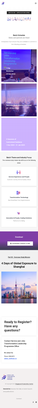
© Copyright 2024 (10, 384)
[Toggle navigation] (36, 3)
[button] (20, 243)
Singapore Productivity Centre (24, 384)
